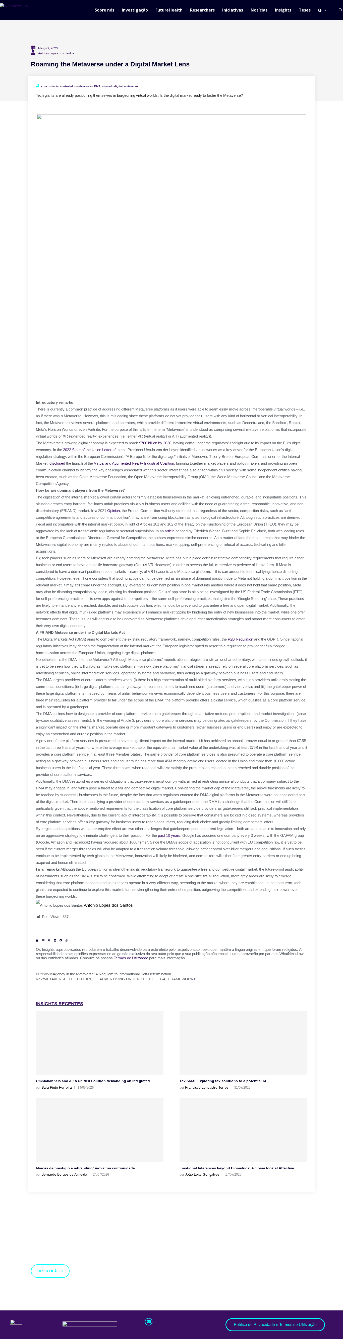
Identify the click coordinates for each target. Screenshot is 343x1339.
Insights (283, 10)
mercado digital (112, 86)
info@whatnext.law (162, 1329)
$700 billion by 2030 (155, 443)
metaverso (131, 86)
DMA (97, 86)
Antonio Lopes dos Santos (108, 905)
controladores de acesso (76, 86)
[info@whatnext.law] (148, 1321)
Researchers (202, 10)
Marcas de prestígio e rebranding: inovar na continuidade (85, 1168)
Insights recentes (59, 1003)
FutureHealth (169, 10)
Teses (305, 10)
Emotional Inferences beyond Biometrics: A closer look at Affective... (238, 1168)
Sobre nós (104, 10)
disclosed (57, 463)
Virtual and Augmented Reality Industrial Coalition (134, 463)
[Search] (340, 10)
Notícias (259, 10)
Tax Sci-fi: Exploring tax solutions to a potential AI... (224, 1081)
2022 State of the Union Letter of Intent (94, 450)
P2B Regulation (240, 639)
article (170, 531)
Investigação (135, 10)
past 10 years (169, 835)
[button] (37, 940)
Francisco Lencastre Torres (206, 1087)
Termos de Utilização (131, 958)
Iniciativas (232, 10)
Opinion (113, 510)
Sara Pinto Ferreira (56, 1087)
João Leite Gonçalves (202, 1174)
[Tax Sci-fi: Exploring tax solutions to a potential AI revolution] (243, 1043)
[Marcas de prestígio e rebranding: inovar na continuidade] (99, 1130)
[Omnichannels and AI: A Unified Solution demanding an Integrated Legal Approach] (99, 1043)
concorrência (50, 86)
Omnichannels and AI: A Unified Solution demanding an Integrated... (94, 1081)
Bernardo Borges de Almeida (64, 1174)
